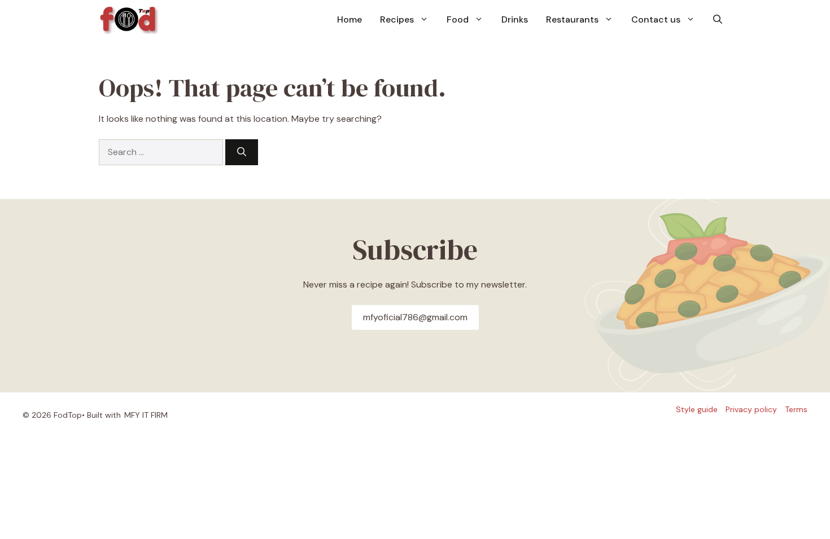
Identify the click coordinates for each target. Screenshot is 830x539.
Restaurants (572, 19)
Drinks (514, 19)
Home (349, 19)
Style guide (697, 409)
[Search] (241, 152)
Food (458, 19)
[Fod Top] (129, 19)
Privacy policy (751, 409)
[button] (717, 19)
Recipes (397, 19)
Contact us (655, 19)
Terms (796, 409)
